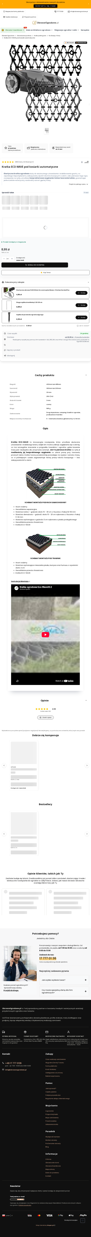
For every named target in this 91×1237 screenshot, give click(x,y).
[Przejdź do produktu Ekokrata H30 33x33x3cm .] (24, 759)
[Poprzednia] (2, 4)
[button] (45, 375)
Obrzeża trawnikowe (53, 1166)
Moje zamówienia (52, 1118)
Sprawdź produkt (75, 910)
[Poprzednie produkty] (4, 765)
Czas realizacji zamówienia (56, 1059)
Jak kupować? (51, 1088)
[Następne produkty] (87, 765)
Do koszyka (24, 784)
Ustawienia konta (52, 1124)
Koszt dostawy (51, 1069)
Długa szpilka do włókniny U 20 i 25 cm (29, 302)
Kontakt (48, 1176)
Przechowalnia (51, 1121)
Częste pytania (51, 1092)
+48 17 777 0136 (13, 1063)
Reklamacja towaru (53, 1076)
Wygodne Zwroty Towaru (55, 1063)
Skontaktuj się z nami (45, 6)
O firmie (48, 1159)
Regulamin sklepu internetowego (58, 1098)
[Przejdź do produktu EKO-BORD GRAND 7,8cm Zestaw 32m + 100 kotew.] (24, 829)
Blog (47, 1147)
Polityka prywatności (53, 1095)
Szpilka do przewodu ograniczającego (29, 315)
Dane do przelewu (52, 1173)
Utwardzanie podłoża (24, 36)
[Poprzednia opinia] (4, 902)
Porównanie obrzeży (53, 1143)
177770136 (60, 11)
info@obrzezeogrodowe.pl (79, 11)
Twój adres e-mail (17, 1197)
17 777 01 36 (47, 958)
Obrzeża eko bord (52, 1163)
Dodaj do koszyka (36, 265)
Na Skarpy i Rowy (54, 36)
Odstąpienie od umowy (54, 1073)
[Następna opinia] (87, 902)
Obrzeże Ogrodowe (8, 36)
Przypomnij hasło (52, 1114)
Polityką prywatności (25, 1205)
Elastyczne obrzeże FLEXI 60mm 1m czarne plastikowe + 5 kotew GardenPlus (42, 290)
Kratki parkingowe (40, 36)
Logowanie (50, 1111)
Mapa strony (50, 1169)
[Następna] (89, 4)
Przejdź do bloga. (11, 990)
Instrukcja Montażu (20, 581)
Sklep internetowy (45, 1225)
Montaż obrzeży (51, 1140)
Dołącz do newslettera (20, 1199)
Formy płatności (51, 1066)
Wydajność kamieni (53, 1137)
